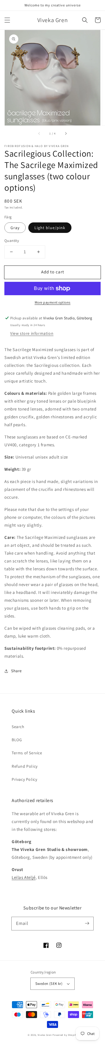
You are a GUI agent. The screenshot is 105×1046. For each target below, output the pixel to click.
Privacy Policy (24, 779)
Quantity (11, 240)
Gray (15, 227)
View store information (31, 333)
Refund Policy (25, 766)
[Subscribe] (86, 923)
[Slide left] (39, 133)
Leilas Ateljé (24, 877)
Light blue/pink (49, 227)
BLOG (17, 739)
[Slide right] (65, 133)
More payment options (53, 302)
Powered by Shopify (64, 1034)
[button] (7, 20)
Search (18, 726)
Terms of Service (27, 752)
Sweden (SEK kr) (48, 983)
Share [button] (16, 670)
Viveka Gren (45, 1034)
